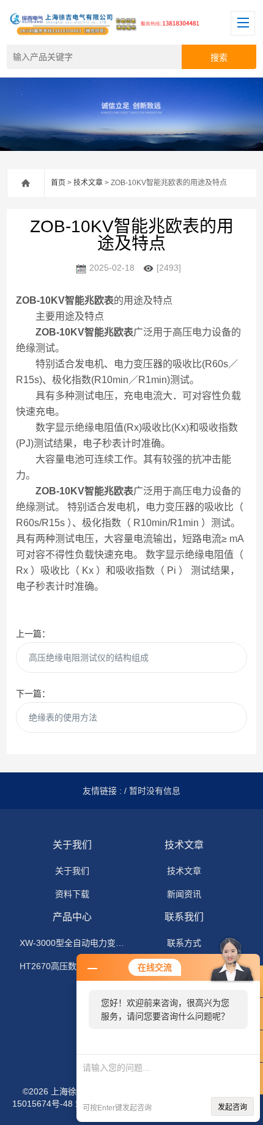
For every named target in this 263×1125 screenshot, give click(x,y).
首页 (58, 182)
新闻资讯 (184, 894)
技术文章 (88, 182)
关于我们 (72, 845)
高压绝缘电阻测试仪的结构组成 (89, 657)
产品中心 (72, 917)
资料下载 (72, 894)
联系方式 (184, 943)
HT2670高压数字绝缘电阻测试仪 (72, 966)
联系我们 (184, 917)
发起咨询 (232, 1107)
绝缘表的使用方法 (63, 717)
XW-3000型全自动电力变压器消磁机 (72, 943)
